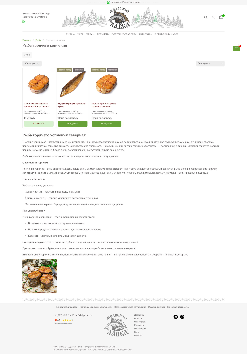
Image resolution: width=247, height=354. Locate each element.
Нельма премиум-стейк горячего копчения (104, 105)
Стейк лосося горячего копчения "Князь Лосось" (37, 105)
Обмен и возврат (156, 307)
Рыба (38, 40)
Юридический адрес (66, 307)
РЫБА (69, 34)
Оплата (138, 318)
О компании (140, 322)
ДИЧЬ (89, 34)
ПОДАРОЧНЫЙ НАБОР (166, 34)
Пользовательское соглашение (130, 307)
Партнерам (140, 329)
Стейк (27, 55)
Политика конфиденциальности (95, 307)
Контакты (139, 325)
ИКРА (80, 34)
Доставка (139, 315)
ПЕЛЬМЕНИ (103, 34)
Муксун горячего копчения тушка (71, 105)
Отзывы (138, 335)
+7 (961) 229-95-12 (63, 315)
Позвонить (115, 2)
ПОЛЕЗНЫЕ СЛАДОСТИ (124, 34)
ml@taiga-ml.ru (83, 315)
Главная (26, 40)
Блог (136, 332)
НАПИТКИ (144, 34)
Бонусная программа (178, 307)
